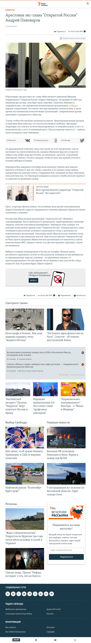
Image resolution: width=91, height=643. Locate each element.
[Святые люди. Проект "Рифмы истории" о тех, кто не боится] (24, 559)
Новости (10, 10)
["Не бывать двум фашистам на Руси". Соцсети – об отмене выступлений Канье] (66, 319)
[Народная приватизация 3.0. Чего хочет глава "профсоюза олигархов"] (45, 389)
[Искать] (75, 640)
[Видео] (55, 640)
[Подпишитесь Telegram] (29, 594)
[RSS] (40, 594)
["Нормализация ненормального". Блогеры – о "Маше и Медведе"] (73, 389)
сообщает (73, 106)
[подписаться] (51, 594)
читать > (33, 280)
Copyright (51, 632)
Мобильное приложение (15, 609)
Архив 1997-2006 (54, 609)
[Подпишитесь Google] (7, 594)
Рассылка (51, 627)
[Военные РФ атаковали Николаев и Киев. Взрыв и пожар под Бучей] (66, 437)
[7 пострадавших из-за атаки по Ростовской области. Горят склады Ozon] (66, 474)
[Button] (59, 31)
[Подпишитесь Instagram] (35, 594)
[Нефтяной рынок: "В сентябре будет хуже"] (24, 474)
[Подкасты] (46, 594)
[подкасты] (36, 640)
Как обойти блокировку (15, 632)
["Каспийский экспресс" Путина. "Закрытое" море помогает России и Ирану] (17, 389)
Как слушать (10, 627)
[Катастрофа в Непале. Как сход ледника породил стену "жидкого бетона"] (24, 319)
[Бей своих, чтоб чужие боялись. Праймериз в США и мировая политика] (24, 437)
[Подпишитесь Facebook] (13, 594)
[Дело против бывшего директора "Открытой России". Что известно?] (20, 193)
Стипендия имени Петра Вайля (18, 614)
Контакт (50, 614)
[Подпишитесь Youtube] (24, 594)
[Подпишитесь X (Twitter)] (18, 594)
